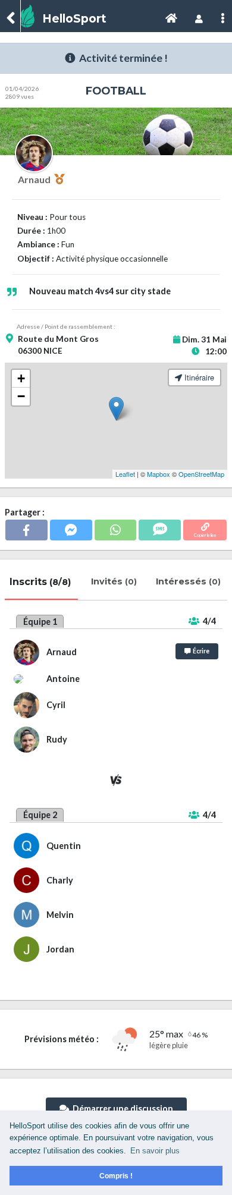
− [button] (21, 396)
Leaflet (125, 474)
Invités (115, 581)
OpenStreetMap (201, 474)
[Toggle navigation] (171, 19)
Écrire (199, 651)
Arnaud (36, 179)
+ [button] (21, 378)
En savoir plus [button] (155, 1150)
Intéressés (189, 581)
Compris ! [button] (116, 1176)
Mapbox (158, 474)
